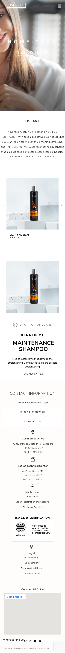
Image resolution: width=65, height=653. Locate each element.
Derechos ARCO (31, 573)
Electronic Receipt (32, 507)
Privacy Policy (31, 557)
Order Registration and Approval (32, 501)
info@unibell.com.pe (37, 402)
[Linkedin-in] (39, 640)
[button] (59, 5)
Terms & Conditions (31, 568)
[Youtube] (34, 640)
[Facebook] (25, 640)
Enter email (32, 496)
